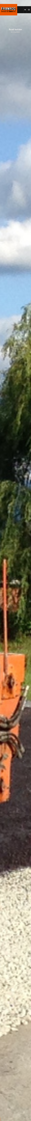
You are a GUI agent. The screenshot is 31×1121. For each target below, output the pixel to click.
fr (25, 10)
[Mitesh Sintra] (8, 9)
